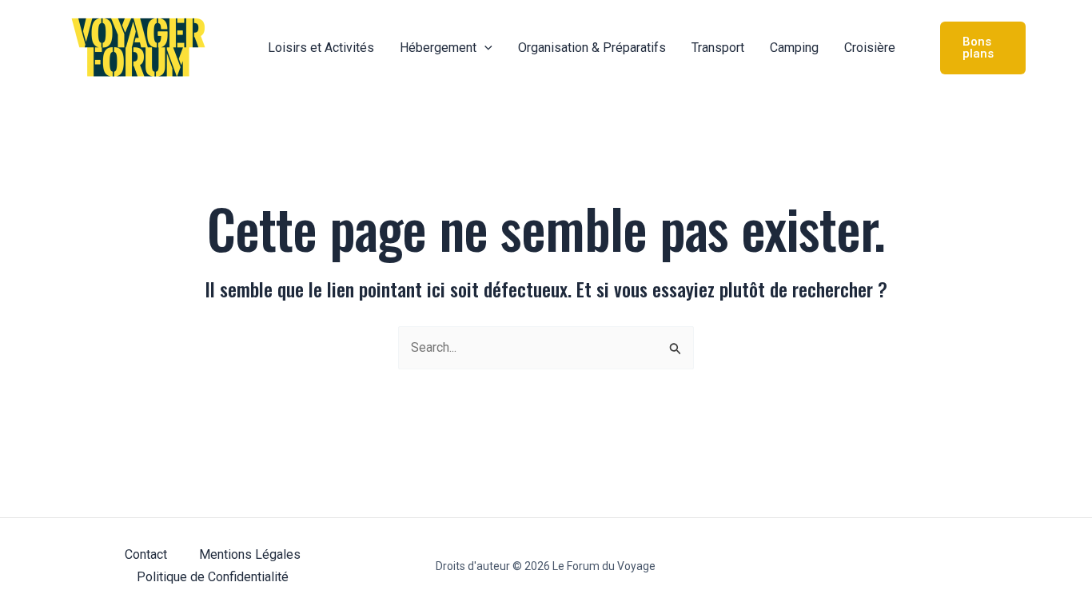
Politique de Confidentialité (213, 576)
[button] (484, 48)
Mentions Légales (250, 554)
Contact (146, 554)
